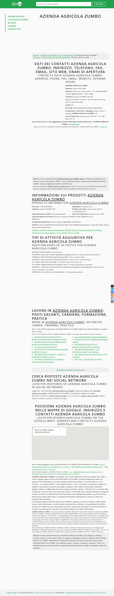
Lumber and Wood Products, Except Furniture (56, 57)
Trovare (98, 4)
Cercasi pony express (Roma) (45, 347)
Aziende (36, 55)
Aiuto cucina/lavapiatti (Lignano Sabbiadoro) (90, 337)
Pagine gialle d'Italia (14, 592)
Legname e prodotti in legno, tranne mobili (57, 55)
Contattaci (14, 29)
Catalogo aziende (18, 19)
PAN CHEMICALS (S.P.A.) (65, 474)
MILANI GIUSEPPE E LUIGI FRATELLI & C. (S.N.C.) (51, 467)
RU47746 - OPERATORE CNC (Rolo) (88, 359)
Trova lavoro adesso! (70, 370)
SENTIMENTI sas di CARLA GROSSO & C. (87, 467)
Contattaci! (74, 124)
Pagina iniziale (16, 16)
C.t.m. (102, 464)
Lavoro (12, 26)
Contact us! (103, 127)
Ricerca (12, 22)
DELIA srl (52, 469)
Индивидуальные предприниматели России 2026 (86, 592)
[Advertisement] (17, 67)
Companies (36, 57)
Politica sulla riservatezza (44, 592)
